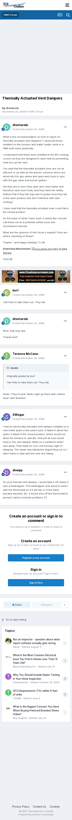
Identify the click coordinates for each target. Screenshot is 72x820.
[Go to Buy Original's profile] (8, 708)
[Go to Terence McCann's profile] (6, 356)
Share (18, 604)
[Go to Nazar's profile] (8, 641)
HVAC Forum (36, 111)
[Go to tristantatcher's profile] (8, 676)
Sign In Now (36, 582)
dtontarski (12, 108)
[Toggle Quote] (8, 367)
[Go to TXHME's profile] (8, 692)
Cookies (55, 806)
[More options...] (65, 127)
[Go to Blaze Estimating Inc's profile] (8, 657)
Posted (28, 129)
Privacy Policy (20, 806)
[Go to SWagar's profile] (6, 417)
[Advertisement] (36, 57)
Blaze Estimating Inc (24, 666)
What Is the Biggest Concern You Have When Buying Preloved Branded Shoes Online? (36, 710)
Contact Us (39, 806)
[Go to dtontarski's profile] (6, 127)
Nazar (16, 646)
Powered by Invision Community (36, 814)
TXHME (17, 698)
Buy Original (20, 717)
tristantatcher (20, 682)
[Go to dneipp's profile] (6, 472)
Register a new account (36, 557)
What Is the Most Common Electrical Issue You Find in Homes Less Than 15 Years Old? (35, 659)
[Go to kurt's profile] (6, 292)
